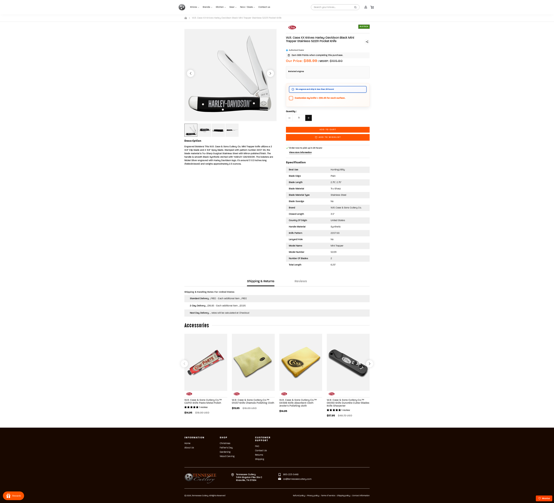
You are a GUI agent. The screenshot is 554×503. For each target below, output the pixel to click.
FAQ (257, 446)
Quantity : (291, 111)
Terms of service (328, 496)
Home (187, 443)
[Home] (185, 18)
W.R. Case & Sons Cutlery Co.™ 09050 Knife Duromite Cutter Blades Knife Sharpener (348, 403)
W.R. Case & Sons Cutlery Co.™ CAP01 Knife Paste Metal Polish (203, 401)
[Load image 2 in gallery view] (204, 130)
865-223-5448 (291, 474)
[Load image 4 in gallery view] (231, 130)
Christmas (225, 443)
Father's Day (226, 448)
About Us (189, 448)
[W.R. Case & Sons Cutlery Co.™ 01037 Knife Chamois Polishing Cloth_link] (253, 362)
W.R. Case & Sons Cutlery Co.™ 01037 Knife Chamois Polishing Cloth (253, 401)
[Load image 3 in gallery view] (218, 130)
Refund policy (299, 496)
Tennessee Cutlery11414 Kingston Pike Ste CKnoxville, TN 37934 (249, 477)
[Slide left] (190, 73)
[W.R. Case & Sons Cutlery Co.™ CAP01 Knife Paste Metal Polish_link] (205, 362)
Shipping (259, 459)
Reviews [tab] (301, 281)
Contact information (361, 496)
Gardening (225, 452)
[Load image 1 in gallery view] (190, 130)
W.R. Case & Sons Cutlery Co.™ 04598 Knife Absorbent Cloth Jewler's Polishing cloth (298, 403)
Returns (259, 455)
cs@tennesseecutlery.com (297, 479)
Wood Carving (227, 456)
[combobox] (335, 7)
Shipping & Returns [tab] (260, 281)
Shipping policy (343, 496)
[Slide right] (270, 73)
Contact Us (261, 451)
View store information (300, 152)
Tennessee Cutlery (200, 496)
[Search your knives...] (355, 7)
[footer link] (200, 477)
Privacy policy (313, 496)
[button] (367, 42)
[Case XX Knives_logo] (292, 27)
